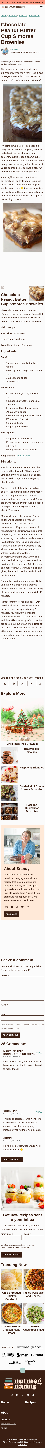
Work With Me (8, 1424)
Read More (11, 914)
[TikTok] (27, 907)
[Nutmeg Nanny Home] (13, 7)
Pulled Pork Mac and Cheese (33, 1294)
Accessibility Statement (23, 1442)
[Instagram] (6, 907)
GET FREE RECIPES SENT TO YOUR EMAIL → (22, 2)
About (5, 1412)
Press (4, 1428)
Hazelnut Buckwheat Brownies (32, 808)
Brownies (34, 16)
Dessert (23, 16)
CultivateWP (22, 1445)
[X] (17, 907)
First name (7, 1234)
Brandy (15, 49)
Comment (6, 975)
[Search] (36, 7)
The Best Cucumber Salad (33, 1328)
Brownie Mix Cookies (31, 750)
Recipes (13, 16)
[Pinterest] (22, 907)
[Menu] (41, 7)
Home (3, 16)
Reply (39, 1053)
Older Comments (12, 1160)
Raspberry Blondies (31, 767)
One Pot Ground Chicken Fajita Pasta (11, 1329)
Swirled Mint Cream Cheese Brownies (32, 788)
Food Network (22, 455)
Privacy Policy (8, 1442)
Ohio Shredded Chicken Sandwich (11, 1296)
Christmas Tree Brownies (22, 743)
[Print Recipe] (22, 287)
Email (4, 1014)
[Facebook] (12, 907)
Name (4, 1005)
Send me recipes (11, 1255)
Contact (5, 1419)
